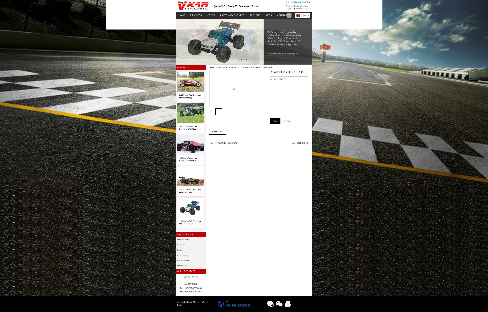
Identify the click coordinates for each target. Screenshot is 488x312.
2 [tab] (241, 59)
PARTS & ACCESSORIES (232, 15)
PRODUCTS (196, 15)
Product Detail (217, 131)
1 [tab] (236, 59)
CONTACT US (284, 15)
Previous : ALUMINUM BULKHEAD (223, 143)
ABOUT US (255, 15)
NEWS (269, 15)
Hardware (246, 67)
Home (211, 67)
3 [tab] (247, 59)
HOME (182, 15)
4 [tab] (252, 59)
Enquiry (276, 121)
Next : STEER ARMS (300, 143)
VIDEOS (211, 15)
